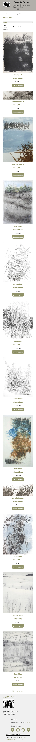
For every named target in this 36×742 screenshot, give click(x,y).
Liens (21, 739)
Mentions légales (11, 739)
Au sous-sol (18, 226)
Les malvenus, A (18, 164)
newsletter (27, 722)
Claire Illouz (18, 78)
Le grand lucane (18, 101)
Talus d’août (18, 398)
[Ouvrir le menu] (18, 9)
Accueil (5, 14)
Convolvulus (18, 556)
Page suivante (20, 691)
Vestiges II (18, 74)
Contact (23, 737)
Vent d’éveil (18, 468)
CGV (18, 739)
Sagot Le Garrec (21, 2)
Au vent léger (18, 284)
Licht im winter (18, 615)
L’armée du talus (18, 498)
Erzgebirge (18, 674)
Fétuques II (18, 341)
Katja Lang (18, 618)
